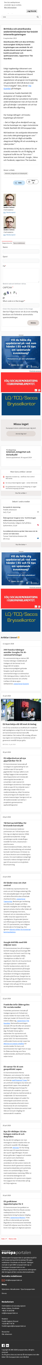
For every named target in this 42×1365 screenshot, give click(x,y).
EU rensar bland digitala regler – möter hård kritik (21, 483)
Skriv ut (33, 182)
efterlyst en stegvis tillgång (14, 1044)
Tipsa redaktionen (19, 243)
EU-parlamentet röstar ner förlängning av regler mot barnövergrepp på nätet (21, 487)
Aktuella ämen (15, 1289)
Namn (5, 247)
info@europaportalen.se (13, 1280)
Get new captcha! (4, 298)
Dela (20, 183)
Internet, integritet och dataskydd (16, 173)
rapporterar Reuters (17, 1217)
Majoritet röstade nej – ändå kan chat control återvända (20, 477)
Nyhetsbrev (6, 1289)
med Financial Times (19, 1080)
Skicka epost (11, 212)
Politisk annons (35, 371)
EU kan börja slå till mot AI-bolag (19, 724)
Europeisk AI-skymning (11, 507)
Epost (5, 256)
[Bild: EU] (21, 710)
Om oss (4, 1293)
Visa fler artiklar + (21, 493)
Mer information (10, 7)
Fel (4, 266)
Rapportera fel (7, 243)
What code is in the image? (13, 301)
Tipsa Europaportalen (27, 1289)
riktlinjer (15, 1148)
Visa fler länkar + (21, 544)
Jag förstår (31, 11)
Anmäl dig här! (21, 434)
